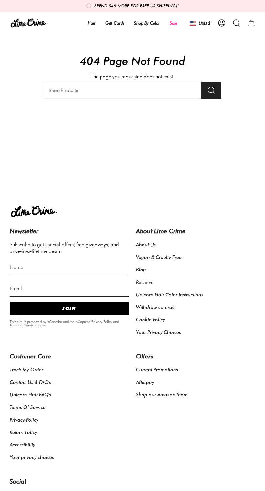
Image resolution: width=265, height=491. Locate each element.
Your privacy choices (32, 457)
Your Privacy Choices (158, 332)
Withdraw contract (156, 307)
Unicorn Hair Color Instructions (169, 294)
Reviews (144, 282)
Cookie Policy (150, 319)
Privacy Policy (101, 321)
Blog (141, 269)
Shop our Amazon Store (162, 394)
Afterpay (145, 382)
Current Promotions (157, 369)
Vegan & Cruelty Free (159, 257)
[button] (236, 22)
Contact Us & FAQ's (30, 382)
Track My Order (26, 369)
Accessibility (22, 444)
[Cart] (251, 22)
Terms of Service (23, 325)
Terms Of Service (28, 407)
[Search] (211, 90)
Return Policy (23, 432)
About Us (146, 244)
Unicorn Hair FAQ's (30, 394)
